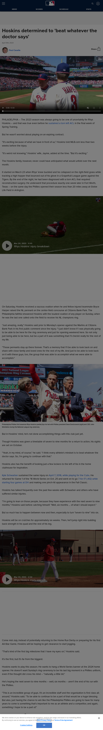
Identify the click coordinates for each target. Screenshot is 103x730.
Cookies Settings (26, 725)
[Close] (99, 718)
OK (44, 725)
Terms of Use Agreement (63, 720)
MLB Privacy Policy (44, 720)
